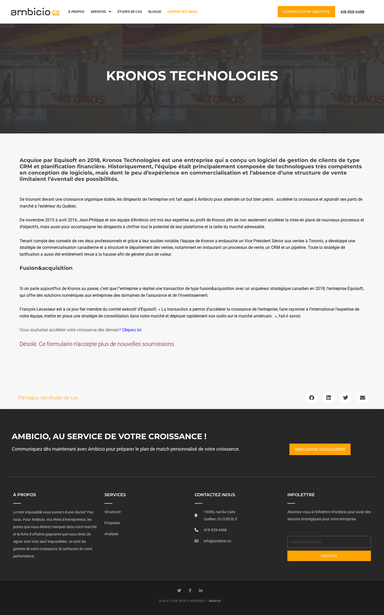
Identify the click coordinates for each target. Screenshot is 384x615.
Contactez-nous (215, 494)
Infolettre (301, 494)
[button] (311, 398)
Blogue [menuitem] (154, 12)
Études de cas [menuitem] (130, 12)
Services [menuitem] (98, 12)
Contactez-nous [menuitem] (182, 12)
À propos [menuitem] (76, 12)
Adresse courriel (304, 532)
